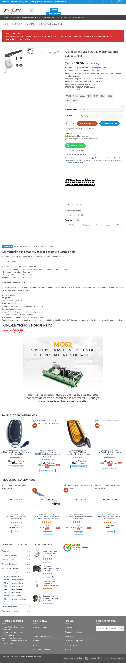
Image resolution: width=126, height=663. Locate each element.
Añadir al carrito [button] (16, 467)
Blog (35, 645)
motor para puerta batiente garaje (104, 160)
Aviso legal (69, 628)
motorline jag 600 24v (76, 162)
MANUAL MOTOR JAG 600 (12, 330)
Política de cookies (72, 645)
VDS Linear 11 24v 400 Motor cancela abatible (16, 518)
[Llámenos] (122, 1)
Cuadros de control (30, 17)
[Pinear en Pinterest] (78, 215)
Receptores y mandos (49, 17)
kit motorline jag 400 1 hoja (105, 158)
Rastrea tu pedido (95, 2)
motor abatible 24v (87, 160)
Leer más (16, 531)
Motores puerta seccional (13, 596)
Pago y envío (69, 636)
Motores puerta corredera (13, 593)
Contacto (106, 2)
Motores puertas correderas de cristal (15, 600)
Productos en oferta (9, 607)
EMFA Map (110, 526)
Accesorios (65, 17)
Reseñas (113, 2)
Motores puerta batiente (50, 24)
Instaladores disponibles (42, 649)
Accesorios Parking (9, 555)
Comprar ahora (109, 123)
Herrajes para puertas (10, 568)
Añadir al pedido (87, 123)
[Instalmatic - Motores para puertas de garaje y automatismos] (12, 11)
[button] (54, 10)
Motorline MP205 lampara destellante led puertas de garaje (78, 453)
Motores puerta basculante (13, 586)
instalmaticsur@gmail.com (12, 638)
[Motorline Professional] (80, 182)
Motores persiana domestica (14, 580)
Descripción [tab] (7, 246)
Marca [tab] (36, 246)
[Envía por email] (74, 215)
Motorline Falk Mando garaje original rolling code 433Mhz (16, 453)
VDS (16, 526)
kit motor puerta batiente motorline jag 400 (84, 158)
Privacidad (69, 649)
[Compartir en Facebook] (67, 215)
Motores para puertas (10, 17)
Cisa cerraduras (109, 461)
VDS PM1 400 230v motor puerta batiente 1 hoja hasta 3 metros (47, 518)
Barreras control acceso (12, 576)
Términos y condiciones (74, 632)
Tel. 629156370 (8, 635)
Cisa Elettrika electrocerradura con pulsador (109, 453)
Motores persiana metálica (13, 583)
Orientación (68, 115)
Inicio (5, 24)
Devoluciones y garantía (74, 641)
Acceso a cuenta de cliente (43, 636)
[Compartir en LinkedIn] (82, 215)
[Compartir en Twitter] (70, 215)
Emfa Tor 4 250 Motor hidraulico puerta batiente (109, 518)
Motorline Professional (16, 461)
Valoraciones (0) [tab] (47, 246)
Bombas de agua (79, 17)
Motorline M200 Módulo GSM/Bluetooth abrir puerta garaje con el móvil (47, 454)
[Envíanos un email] (118, 1)
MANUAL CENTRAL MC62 (12, 333)
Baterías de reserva (71, 109)
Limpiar (121, 106)
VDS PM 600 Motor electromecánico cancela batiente (79, 518)
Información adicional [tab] (23, 246)
